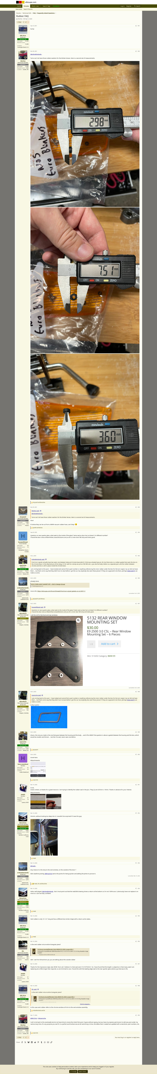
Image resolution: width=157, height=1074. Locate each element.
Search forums (28, 9)
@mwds (32, 866)
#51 (139, 784)
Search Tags (46, 6)
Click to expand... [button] (85, 1004)
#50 (139, 754)
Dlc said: (34, 989)
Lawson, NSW (25, 802)
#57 (139, 964)
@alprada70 (131, 571)
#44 (139, 532)
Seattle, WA (26, 69)
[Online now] (23, 563)
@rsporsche (42, 1018)
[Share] (136, 26)
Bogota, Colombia (24, 625)
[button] (40, 6)
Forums (26, 6)
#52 (139, 813)
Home (19, 6)
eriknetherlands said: (38, 559)
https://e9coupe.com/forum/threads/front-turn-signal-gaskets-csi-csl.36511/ (61, 591)
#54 (139, 888)
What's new (35, 6)
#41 (139, 26)
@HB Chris (33, 1018)
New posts (19, 9)
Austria (27, 959)
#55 (139, 916)
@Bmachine (48, 874)
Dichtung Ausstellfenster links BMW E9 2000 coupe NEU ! (56, 949)
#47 (139, 603)
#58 (139, 985)
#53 (139, 863)
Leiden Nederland (24, 772)
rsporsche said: (36, 695)
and (39, 502)
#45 (139, 556)
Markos (20, 19)
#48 (139, 691)
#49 (139, 732)
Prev (20, 22)
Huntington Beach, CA (23, 47)
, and (40, 883)
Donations (56, 6)
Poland (27, 525)
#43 (139, 507)
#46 (139, 578)
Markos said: (35, 511)
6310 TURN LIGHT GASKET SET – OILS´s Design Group (48, 584)
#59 (139, 1015)
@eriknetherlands (35, 54)
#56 (139, 941)
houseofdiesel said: (37, 607)
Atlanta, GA (26, 574)
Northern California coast (24, 835)
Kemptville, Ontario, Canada (24, 550)
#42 (139, 51)
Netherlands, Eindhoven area (25, 598)
